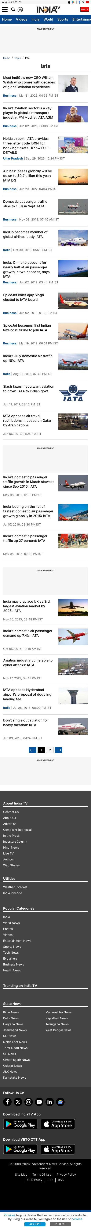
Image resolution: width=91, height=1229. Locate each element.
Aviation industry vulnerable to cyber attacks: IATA (28, 662)
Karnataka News (14, 1077)
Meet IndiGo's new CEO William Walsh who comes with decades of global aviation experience (29, 82)
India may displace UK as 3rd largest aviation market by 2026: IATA (26, 606)
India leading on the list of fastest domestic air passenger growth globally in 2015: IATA (28, 511)
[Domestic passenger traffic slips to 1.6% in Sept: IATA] (73, 207)
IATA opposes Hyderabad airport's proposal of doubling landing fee (27, 694)
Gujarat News (12, 1065)
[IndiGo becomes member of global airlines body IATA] (73, 238)
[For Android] (20, 1149)
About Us (9, 818)
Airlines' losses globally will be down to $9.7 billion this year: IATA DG (27, 175)
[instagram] (28, 1102)
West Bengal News (58, 1030)
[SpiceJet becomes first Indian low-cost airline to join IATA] (73, 331)
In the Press (11, 835)
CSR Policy (34, 1180)
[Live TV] (84, 9)
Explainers (10, 958)
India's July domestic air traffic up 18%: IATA (27, 358)
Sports (62, 19)
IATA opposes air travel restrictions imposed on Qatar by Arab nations (27, 420)
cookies (77, 1219)
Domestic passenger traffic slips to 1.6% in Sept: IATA (25, 203)
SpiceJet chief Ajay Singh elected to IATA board (23, 297)
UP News (9, 1054)
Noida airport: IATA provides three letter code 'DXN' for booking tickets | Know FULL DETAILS (26, 145)
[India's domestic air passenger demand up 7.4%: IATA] (73, 636)
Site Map (21, 1174)
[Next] (58, 750)
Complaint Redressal (17, 829)
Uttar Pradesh (13, 158)
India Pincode (12, 893)
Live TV (8, 853)
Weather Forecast (15, 887)
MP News (9, 1036)
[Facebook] (7, 1102)
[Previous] (32, 750)
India (35, 19)
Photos (8, 929)
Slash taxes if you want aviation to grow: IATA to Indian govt (28, 388)
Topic (17, 58)
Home (7, 19)
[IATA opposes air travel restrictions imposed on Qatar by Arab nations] (73, 421)
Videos (21, 19)
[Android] (73, 2)
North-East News (15, 1042)
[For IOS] (58, 1149)
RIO (50, 1180)
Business (10, 95)
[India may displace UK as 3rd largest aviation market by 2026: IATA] (73, 607)
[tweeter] (18, 1102)
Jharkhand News (15, 1030)
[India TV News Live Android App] (20, 1124)
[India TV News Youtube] (87, 2)
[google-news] (60, 1102)
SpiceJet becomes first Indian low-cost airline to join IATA (27, 327)
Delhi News (11, 1018)
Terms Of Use (41, 1174)
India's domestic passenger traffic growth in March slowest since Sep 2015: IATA (28, 481)
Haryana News (13, 1024)
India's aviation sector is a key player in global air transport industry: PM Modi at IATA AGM (28, 112)
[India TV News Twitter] (83, 2)
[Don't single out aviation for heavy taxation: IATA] (73, 726)
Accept (35, 1224)
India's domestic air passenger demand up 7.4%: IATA (27, 633)
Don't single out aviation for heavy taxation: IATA (25, 722)
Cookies (9, 1215)
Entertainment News (17, 940)
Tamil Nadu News (15, 1048)
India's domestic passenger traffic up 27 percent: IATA (25, 538)
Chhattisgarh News (16, 1059)
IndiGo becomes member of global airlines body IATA (25, 234)
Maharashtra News (59, 1012)
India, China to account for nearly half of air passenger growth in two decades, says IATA (26, 269)
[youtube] (39, 1102)
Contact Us (11, 812)
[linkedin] (50, 1102)
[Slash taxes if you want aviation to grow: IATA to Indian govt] (73, 392)
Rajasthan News (57, 1018)
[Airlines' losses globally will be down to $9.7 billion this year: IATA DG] (73, 177)
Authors (8, 859)
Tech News (11, 952)
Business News (13, 964)
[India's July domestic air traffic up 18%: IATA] (73, 362)
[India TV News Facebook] (79, 2)
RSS (61, 1180)
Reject (60, 1224)
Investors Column (15, 841)
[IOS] (69, 2)
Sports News (12, 946)
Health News (12, 970)
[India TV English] (48, 9)
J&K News (10, 1071)
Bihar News (11, 1012)
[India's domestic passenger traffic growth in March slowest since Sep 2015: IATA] (73, 483)
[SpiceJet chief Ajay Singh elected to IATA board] (73, 301)
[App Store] (58, 1124)
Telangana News (57, 1024)
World (48, 19)
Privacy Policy (66, 1174)
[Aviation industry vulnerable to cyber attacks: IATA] (73, 666)
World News (11, 923)
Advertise (9, 823)
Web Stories (11, 865)
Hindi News (11, 847)
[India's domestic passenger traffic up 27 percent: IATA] (73, 542)
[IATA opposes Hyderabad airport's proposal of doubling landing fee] (73, 695)
